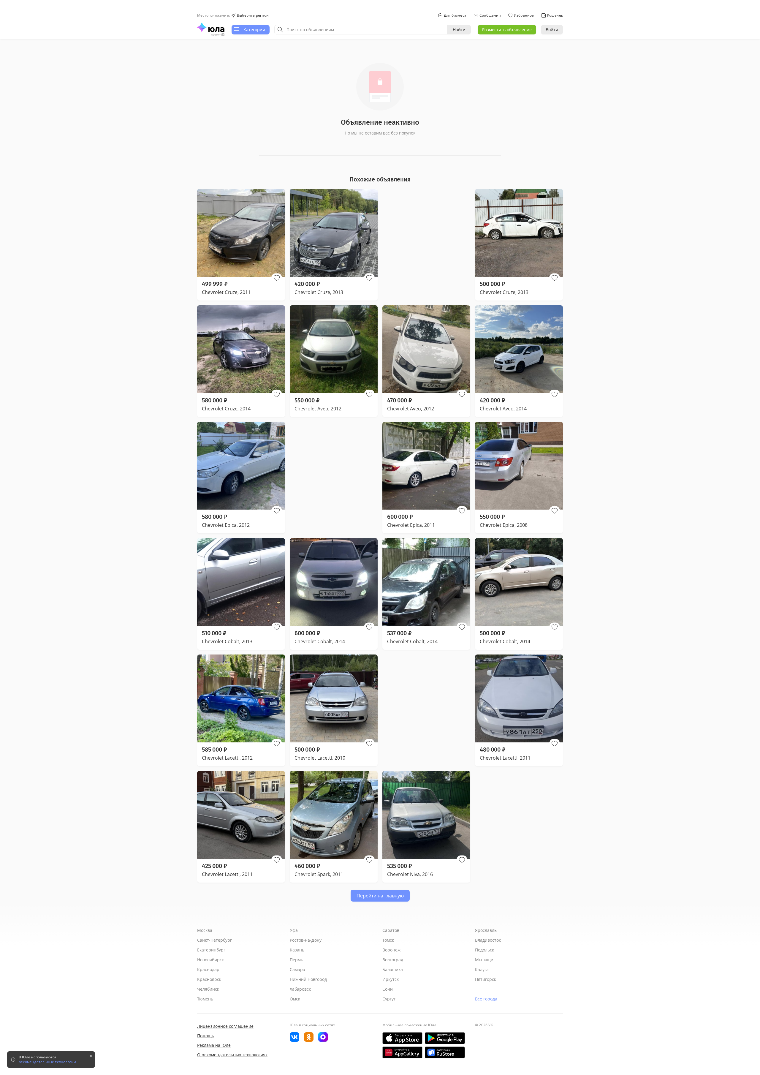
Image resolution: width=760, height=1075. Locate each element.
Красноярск (209, 979)
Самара (297, 969)
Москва (204, 930)
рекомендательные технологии (47, 1062)
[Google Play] (445, 1038)
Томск (388, 940)
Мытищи (484, 959)
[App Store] (402, 1038)
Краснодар (208, 969)
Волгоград (392, 959)
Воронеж (391, 950)
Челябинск (208, 989)
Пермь (296, 959)
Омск (295, 999)
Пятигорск (485, 979)
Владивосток (488, 940)
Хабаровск (300, 989)
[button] (277, 278)
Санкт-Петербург (214, 940)
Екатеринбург (211, 950)
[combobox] (360, 29)
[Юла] (210, 27)
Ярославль (486, 930)
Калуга (482, 969)
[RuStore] (445, 1052)
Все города (486, 999)
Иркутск (390, 979)
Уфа (294, 930)
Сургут (389, 999)
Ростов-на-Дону (306, 940)
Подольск (484, 950)
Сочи (387, 989)
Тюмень (205, 999)
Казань (297, 950)
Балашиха (392, 969)
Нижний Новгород (308, 979)
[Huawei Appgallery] (402, 1052)
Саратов (390, 930)
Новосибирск (210, 959)
